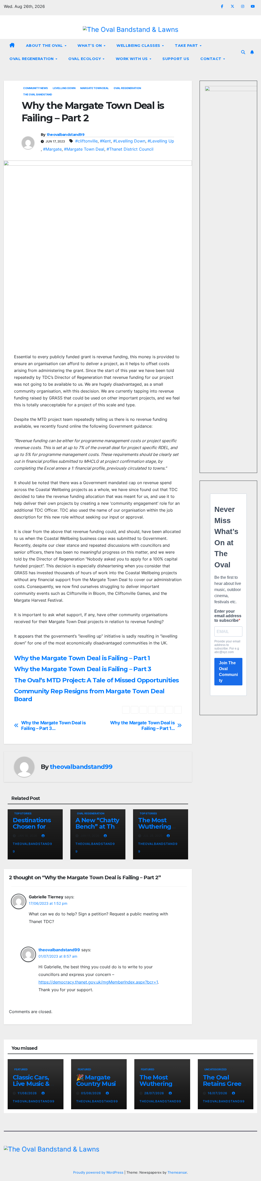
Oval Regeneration (32, 58)
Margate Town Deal (94, 88)
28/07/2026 (154, 1093)
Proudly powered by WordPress (98, 1172)
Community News (35, 88)
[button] (243, 52)
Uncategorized (215, 1069)
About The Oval (45, 45)
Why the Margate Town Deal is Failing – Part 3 (82, 669)
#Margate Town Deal (84, 149)
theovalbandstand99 (65, 134)
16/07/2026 (218, 1093)
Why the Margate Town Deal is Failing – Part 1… (142, 725)
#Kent (105, 140)
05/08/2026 (91, 1093)
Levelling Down (64, 88)
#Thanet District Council (130, 149)
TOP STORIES (23, 813)
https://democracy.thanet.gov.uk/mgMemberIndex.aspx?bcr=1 (98, 982)
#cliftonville (86, 140)
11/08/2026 (28, 1093)
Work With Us (132, 58)
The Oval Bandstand (37, 94)
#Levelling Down (129, 140)
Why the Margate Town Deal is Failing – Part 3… (53, 725)
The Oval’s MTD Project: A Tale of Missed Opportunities (96, 680)
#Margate (52, 149)
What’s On (90, 45)
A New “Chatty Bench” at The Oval (97, 826)
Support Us (175, 58)
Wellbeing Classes (138, 45)
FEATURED (21, 1069)
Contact (211, 58)
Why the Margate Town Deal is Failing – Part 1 (82, 658)
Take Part (187, 45)
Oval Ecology (85, 58)
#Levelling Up (161, 140)
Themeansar (177, 1172)
